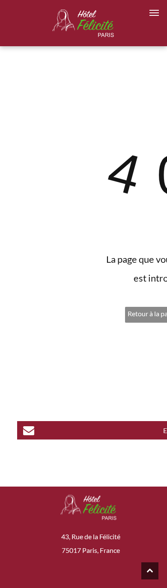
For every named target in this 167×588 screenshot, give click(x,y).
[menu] (154, 12)
